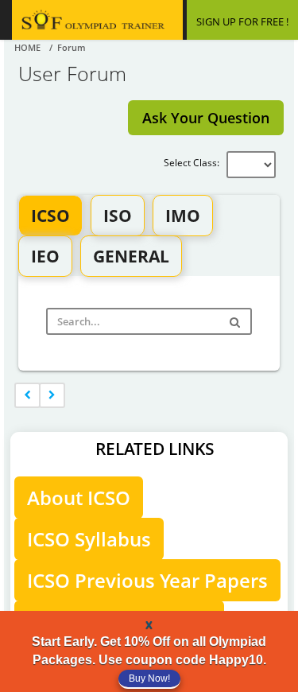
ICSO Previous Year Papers (147, 580)
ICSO (50, 215)
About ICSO (78, 497)
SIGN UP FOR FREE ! (242, 21)
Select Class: (195, 162)
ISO (117, 215)
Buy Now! (149, 678)
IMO (182, 215)
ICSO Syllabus (89, 539)
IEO (45, 256)
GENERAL (131, 256)
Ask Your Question (205, 117)
